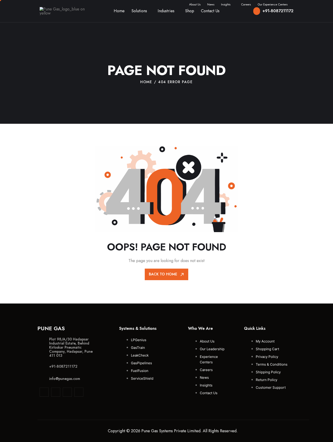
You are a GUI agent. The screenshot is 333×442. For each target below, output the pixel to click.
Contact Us (210, 11)
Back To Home (163, 274)
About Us (194, 4)
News (210, 4)
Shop (189, 11)
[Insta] (55, 392)
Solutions (139, 11)
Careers (246, 4)
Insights (225, 4)
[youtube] (78, 392)
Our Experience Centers (272, 4)
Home (119, 11)
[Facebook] (67, 392)
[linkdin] (44, 392)
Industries (166, 11)
